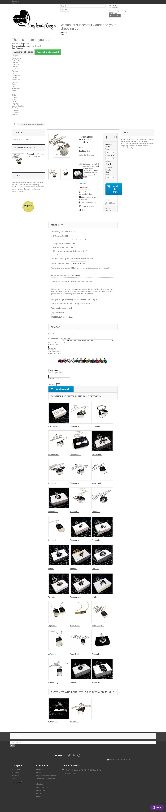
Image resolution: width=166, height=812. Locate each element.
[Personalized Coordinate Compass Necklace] (102, 640)
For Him (14, 78)
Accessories (16, 112)
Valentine (15, 93)
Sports (14, 91)
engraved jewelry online (27, 187)
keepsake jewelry (25, 189)
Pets (13, 86)
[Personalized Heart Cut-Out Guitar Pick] (102, 413)
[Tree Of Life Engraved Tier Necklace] (102, 555)
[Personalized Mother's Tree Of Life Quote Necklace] (59, 469)
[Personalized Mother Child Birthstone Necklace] (81, 469)
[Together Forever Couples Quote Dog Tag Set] (59, 612)
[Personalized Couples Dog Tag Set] (81, 441)
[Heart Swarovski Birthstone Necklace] (59, 555)
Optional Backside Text (108, 147)
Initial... (94, 597)
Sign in (14, 3)
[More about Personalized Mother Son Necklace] (18, 159)
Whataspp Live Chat (123, 760)
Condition (82, 151)
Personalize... (75, 426)
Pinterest (85, 188)
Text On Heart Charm (108, 172)
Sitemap (39, 797)
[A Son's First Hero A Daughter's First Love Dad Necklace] (59, 640)
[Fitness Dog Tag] (59, 669)
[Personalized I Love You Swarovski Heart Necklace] (59, 441)
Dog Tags (15, 104)
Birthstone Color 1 (109, 163)
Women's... (74, 682)
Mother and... (97, 483)
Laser (14, 117)
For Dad (14, 69)
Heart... (51, 569)
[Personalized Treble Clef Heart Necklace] (81, 413)
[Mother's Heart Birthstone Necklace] (102, 498)
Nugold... (73, 569)
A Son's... (52, 654)
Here (78, 275)
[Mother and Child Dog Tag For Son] (102, 469)
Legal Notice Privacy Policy (46, 775)
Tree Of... (95, 569)
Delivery (39, 772)
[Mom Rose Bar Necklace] (81, 612)
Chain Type (109, 155)
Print (84, 210)
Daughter (15, 97)
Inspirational (16, 80)
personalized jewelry (19, 182)
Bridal (14, 95)
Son (13, 99)
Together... (52, 626)
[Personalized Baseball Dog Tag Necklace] (59, 526)
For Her (14, 73)
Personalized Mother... (35, 154)
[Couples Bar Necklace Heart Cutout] (59, 708)
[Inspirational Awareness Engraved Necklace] (59, 498)
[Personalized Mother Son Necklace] (53, 174)
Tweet (84, 184)
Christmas (15, 64)
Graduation (16, 75)
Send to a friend (88, 206)
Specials (19, 132)
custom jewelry (34, 185)
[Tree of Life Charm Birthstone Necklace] (59, 583)
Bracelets (15, 110)
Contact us (16, 1)
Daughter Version (79, 263)
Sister (14, 84)
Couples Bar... (53, 722)
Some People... (98, 626)
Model (81, 147)
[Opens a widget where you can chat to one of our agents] (157, 808)
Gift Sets (15, 108)
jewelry (41, 182)
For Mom (15, 71)
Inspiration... (53, 512)
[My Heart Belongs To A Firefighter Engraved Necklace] (81, 498)
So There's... (74, 722)
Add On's (15, 115)
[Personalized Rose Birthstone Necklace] (81, 583)
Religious (15, 82)
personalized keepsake (20, 185)
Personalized (16, 58)
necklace (15, 187)
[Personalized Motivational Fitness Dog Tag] (102, 669)
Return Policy (41, 790)
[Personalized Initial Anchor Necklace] (102, 526)
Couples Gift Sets (18, 106)
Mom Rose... (75, 626)
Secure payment (42, 787)
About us (39, 784)
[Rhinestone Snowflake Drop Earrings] (59, 413)
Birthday (15, 62)
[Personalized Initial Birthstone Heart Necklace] (81, 526)
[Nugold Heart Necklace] (81, 555)
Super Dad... (75, 654)
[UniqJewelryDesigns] (34, 19)
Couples (15, 67)
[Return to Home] (14, 124)
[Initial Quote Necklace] (102, 583)
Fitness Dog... (53, 682)
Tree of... (51, 597)
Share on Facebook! (88, 203)
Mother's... (96, 512)
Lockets (14, 102)
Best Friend (16, 60)
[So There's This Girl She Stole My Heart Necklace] (81, 708)
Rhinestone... (53, 426)
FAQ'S (38, 793)
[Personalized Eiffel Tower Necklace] (102, 441)
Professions (16, 88)
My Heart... (74, 512)
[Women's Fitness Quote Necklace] (81, 669)
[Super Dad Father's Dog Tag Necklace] (81, 640)
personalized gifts (33, 182)
